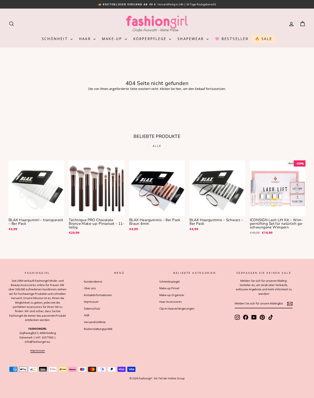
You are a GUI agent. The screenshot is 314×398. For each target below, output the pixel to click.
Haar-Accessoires (170, 302)
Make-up (113, 38)
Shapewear (191, 38)
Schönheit (55, 38)
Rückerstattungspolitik (98, 329)
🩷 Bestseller (231, 38)
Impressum (37, 350)
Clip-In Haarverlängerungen (176, 308)
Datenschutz (92, 308)
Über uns (90, 288)
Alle (157, 146)
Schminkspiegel (169, 281)
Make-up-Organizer (171, 295)
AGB (86, 315)
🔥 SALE (263, 38)
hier (178, 88)
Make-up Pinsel (169, 288)
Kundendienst (93, 281)
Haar (85, 38)
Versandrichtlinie (95, 322)
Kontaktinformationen (98, 295)
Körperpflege (150, 38)
